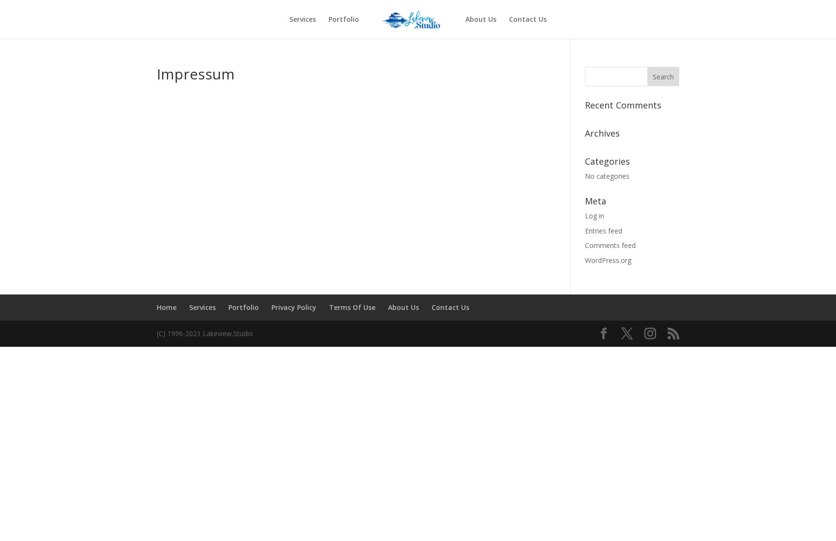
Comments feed (610, 245)
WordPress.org (608, 260)
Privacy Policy (293, 307)
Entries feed (603, 230)
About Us (480, 20)
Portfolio (343, 20)
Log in (594, 215)
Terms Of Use (352, 307)
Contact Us (528, 20)
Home (167, 307)
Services (302, 20)
